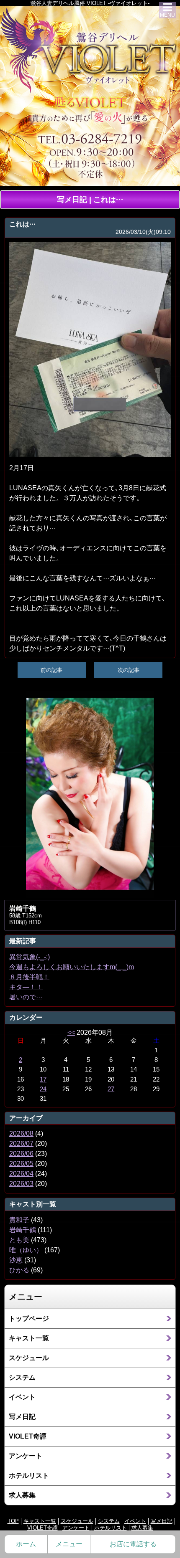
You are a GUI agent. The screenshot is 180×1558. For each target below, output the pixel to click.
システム (22, 1377)
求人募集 (22, 1495)
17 (43, 1079)
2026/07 (21, 1143)
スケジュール (29, 1357)
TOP (13, 1521)
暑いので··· (25, 997)
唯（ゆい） (26, 1250)
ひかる (19, 1270)
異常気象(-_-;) (29, 956)
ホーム (26, 1544)
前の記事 (51, 670)
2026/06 (21, 1153)
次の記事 (128, 670)
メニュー (69, 1544)
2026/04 (21, 1173)
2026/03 (21, 1183)
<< (71, 1032)
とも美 (19, 1240)
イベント (22, 1397)
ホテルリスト (29, 1475)
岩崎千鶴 (22, 1230)
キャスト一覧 (29, 1338)
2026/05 (21, 1163)
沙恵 (16, 1260)
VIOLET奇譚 (27, 1436)
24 (43, 1089)
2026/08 (21, 1133)
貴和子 (19, 1220)
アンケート (25, 1455)
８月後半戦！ (29, 976)
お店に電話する (133, 1544)
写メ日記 (22, 1416)
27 (111, 1089)
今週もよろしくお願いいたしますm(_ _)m (71, 966)
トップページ (29, 1318)
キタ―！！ (26, 987)
